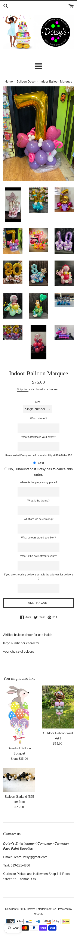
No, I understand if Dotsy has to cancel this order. (40, 472)
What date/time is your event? (38, 437)
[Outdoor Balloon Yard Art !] (58, 706)
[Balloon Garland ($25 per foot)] (19, 780)
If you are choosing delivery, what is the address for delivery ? (38, 576)
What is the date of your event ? (38, 556)
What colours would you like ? (38, 537)
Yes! (40, 463)
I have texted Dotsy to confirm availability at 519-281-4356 (38, 455)
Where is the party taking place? (38, 482)
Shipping (22, 389)
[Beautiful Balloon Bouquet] (19, 714)
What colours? (38, 418)
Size (37, 401)
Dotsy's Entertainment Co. (42, 909)
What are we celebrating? (38, 519)
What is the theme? (38, 500)
